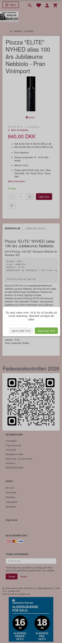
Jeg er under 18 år (21, 330)
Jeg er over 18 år (46, 330)
